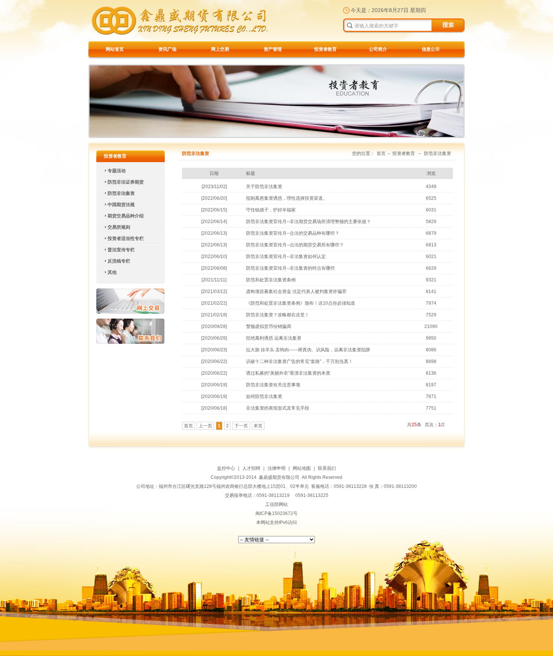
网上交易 (220, 49)
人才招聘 (251, 468)
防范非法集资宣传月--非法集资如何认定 (286, 256)
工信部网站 (276, 504)
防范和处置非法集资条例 (271, 279)
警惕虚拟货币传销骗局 (268, 326)
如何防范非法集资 (264, 396)
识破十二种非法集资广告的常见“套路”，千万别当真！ (299, 361)
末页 (258, 425)
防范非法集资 (437, 153)
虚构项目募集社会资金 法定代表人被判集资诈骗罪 (296, 291)
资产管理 (273, 49)
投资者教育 (325, 49)
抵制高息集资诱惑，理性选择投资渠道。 (286, 198)
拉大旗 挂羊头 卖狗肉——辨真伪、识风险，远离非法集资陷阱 (308, 349)
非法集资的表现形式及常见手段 (277, 408)
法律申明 (276, 468)
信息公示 (431, 49)
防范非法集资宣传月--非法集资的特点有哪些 (290, 268)
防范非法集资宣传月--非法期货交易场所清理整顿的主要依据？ (308, 221)
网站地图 (302, 468)
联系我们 (130, 331)
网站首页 (115, 49)
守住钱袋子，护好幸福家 (271, 210)
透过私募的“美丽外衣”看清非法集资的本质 (288, 373)
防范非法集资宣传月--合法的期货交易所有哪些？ (295, 245)
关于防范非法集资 (264, 186)
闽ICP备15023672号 (276, 513)
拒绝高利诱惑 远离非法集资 (273, 338)
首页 (381, 153)
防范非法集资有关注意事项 (273, 384)
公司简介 (378, 49)
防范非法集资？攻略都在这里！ (277, 314)
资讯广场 (167, 49)
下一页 (241, 425)
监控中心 (226, 468)
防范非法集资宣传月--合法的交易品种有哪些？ (292, 233)
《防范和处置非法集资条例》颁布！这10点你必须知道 (300, 303)
